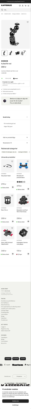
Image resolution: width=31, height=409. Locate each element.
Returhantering (5, 304)
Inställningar (15, 405)
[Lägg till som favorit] (19, 5)
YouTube (23, 358)
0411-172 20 (18, 103)
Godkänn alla (15, 401)
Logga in (3, 327)
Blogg (2, 316)
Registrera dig (5, 329)
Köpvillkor (4, 318)
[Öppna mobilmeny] (28, 5)
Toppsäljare (4, 337)
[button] (27, 22)
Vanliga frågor (5, 310)
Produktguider (5, 312)
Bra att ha (3, 343)
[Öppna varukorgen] (25, 5)
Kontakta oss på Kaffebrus (8, 301)
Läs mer (4, 73)
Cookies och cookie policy (8, 308)
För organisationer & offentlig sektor (11, 306)
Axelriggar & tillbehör (22, 152)
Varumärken (4, 314)
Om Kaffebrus (5, 303)
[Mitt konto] (22, 5)
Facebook (15, 358)
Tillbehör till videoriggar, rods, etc (9, 152)
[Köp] (12, 187)
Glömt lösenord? (5, 330)
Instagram (8, 358)
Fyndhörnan (4, 320)
